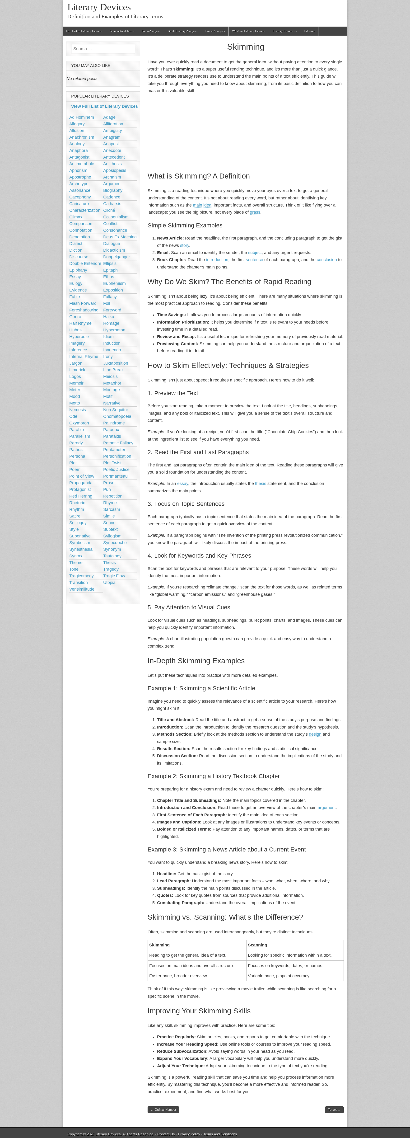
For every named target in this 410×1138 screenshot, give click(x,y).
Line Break (113, 369)
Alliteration (113, 124)
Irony (108, 356)
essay (182, 483)
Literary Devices (99, 7)
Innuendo (112, 350)
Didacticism (114, 250)
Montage (111, 389)
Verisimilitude (81, 589)
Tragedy (111, 569)
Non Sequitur (115, 409)
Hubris (75, 330)
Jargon (75, 363)
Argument (112, 183)
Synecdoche (115, 542)
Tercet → (334, 1109)
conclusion (327, 259)
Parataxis (112, 436)
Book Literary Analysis (182, 31)
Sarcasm (111, 509)
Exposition (113, 290)
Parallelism (79, 436)
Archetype (79, 183)
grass (255, 212)
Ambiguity (112, 130)
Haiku (108, 316)
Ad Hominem (81, 117)
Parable (76, 429)
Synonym (112, 549)
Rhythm (76, 509)
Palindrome (114, 423)
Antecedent (114, 157)
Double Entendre (85, 263)
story (184, 245)
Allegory (77, 124)
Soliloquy (78, 522)
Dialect (75, 243)
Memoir (76, 383)
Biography (112, 190)
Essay (75, 276)
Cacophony (80, 197)
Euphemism (114, 283)
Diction (75, 250)
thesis (260, 483)
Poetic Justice (116, 469)
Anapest (111, 143)
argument (327, 807)
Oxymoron (79, 423)
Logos (75, 376)
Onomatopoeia (117, 416)
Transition (78, 582)
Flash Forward (83, 303)
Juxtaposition (115, 363)
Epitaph (110, 270)
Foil (106, 303)
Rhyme (110, 502)
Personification (117, 456)
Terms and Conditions (220, 1134)
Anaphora (78, 150)
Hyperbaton (114, 330)
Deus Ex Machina (120, 237)
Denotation (79, 237)
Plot (73, 463)
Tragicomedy (81, 576)
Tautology (112, 556)
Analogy (77, 143)
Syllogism (112, 536)
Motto (74, 403)
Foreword (112, 310)
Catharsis (112, 203)
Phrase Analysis (215, 31)
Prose (108, 482)
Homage (111, 323)
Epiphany (78, 270)
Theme (76, 562)
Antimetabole (81, 163)
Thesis (109, 562)
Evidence (78, 290)
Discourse (78, 256)
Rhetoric (77, 502)
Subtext (110, 529)
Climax (75, 217)
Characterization (84, 210)
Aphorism (78, 170)
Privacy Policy (189, 1134)
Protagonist (80, 489)
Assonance (79, 190)
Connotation (80, 230)
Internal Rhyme (83, 356)
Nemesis (77, 409)
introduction (217, 259)
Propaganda (81, 482)
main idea (202, 205)
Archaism (112, 177)
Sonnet (110, 522)
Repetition (112, 496)
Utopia (109, 582)
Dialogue (111, 243)
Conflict (110, 223)
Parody (76, 443)
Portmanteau (115, 476)
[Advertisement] (246, 132)
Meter (74, 389)
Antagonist (79, 157)
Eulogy (75, 283)
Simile (109, 516)
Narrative (112, 403)
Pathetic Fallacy (118, 443)
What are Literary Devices (248, 31)
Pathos (76, 449)
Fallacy (110, 296)
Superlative (80, 536)
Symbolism (79, 542)
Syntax (75, 556)
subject (255, 252)
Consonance (115, 230)
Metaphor (112, 383)
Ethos (108, 276)
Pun (107, 489)
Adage (109, 117)
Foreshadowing (83, 310)
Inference (78, 350)
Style (74, 529)
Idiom (108, 336)
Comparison (80, 223)
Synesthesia (81, 549)
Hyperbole (79, 336)
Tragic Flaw (114, 576)
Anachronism (81, 137)
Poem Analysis (151, 31)
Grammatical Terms (122, 31)
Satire (74, 516)
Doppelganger (116, 256)
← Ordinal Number (163, 1109)
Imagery (77, 343)
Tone (74, 569)
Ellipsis (109, 263)
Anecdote (112, 150)
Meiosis (110, 376)
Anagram (112, 137)
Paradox (111, 429)
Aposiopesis (114, 170)
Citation (309, 31)
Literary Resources (285, 31)
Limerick (77, 369)
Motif (107, 396)
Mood (74, 396)
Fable (74, 296)
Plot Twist (112, 463)
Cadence (111, 197)
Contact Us (166, 1134)
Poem (74, 469)
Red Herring (80, 496)
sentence (254, 259)
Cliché (109, 210)
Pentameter (114, 449)
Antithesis (112, 163)
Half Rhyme (80, 323)
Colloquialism (116, 217)
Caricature (79, 203)
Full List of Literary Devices (84, 31)
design (315, 734)
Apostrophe (80, 177)
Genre (75, 316)
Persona (77, 456)
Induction (112, 343)
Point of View (81, 476)
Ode (73, 416)
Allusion (76, 130)
